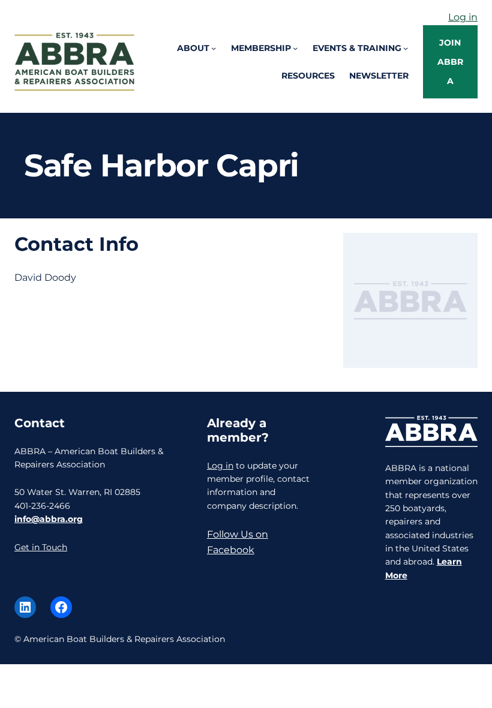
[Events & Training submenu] (405, 48)
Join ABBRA (450, 61)
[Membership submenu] (295, 48)
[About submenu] (213, 48)
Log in (463, 17)
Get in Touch (40, 547)
